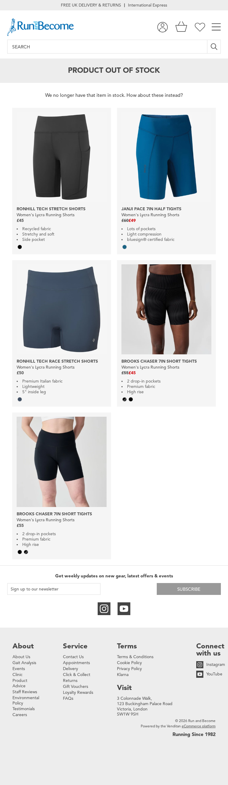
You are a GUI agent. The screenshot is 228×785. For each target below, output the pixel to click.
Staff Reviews (24, 691)
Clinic (17, 674)
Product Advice (19, 683)
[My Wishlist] (200, 27)
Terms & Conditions (135, 656)
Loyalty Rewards (78, 692)
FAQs (68, 698)
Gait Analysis (24, 662)
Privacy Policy (129, 668)
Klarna (123, 674)
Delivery (70, 668)
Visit (124, 687)
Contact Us (73, 656)
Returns (70, 680)
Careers (19, 714)
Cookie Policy (129, 662)
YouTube (214, 674)
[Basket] (181, 27)
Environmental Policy (25, 700)
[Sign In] (162, 27)
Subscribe (188, 589)
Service (75, 646)
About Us (21, 656)
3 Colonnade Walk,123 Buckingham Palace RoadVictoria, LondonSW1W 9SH (144, 706)
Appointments (76, 662)
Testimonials (23, 708)
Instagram (215, 664)
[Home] (40, 27)
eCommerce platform (199, 726)
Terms (127, 646)
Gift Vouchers (75, 686)
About (23, 646)
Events (18, 668)
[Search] (214, 47)
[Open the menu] (216, 27)
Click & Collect (76, 674)
